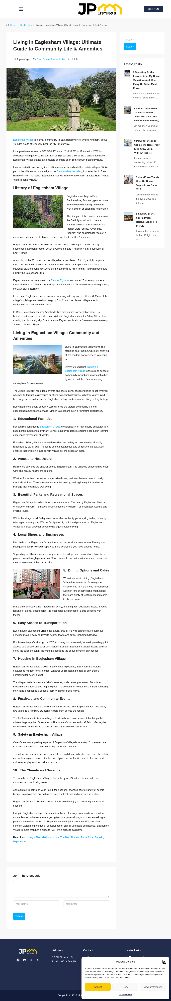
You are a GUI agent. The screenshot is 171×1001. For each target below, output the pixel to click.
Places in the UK (60, 59)
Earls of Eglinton (60, 280)
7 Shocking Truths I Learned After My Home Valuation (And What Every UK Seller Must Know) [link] (146, 80)
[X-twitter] (38, 960)
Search (130, 46)
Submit (19, 916)
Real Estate (26, 25)
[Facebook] (18, 960)
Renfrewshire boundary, (70, 171)
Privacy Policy (125, 995)
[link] (127, 73)
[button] (164, 961)
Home (13, 25)
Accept (98, 987)
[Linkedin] (25, 960)
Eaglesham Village (23, 139)
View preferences (152, 987)
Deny (125, 987)
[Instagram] (31, 960)
